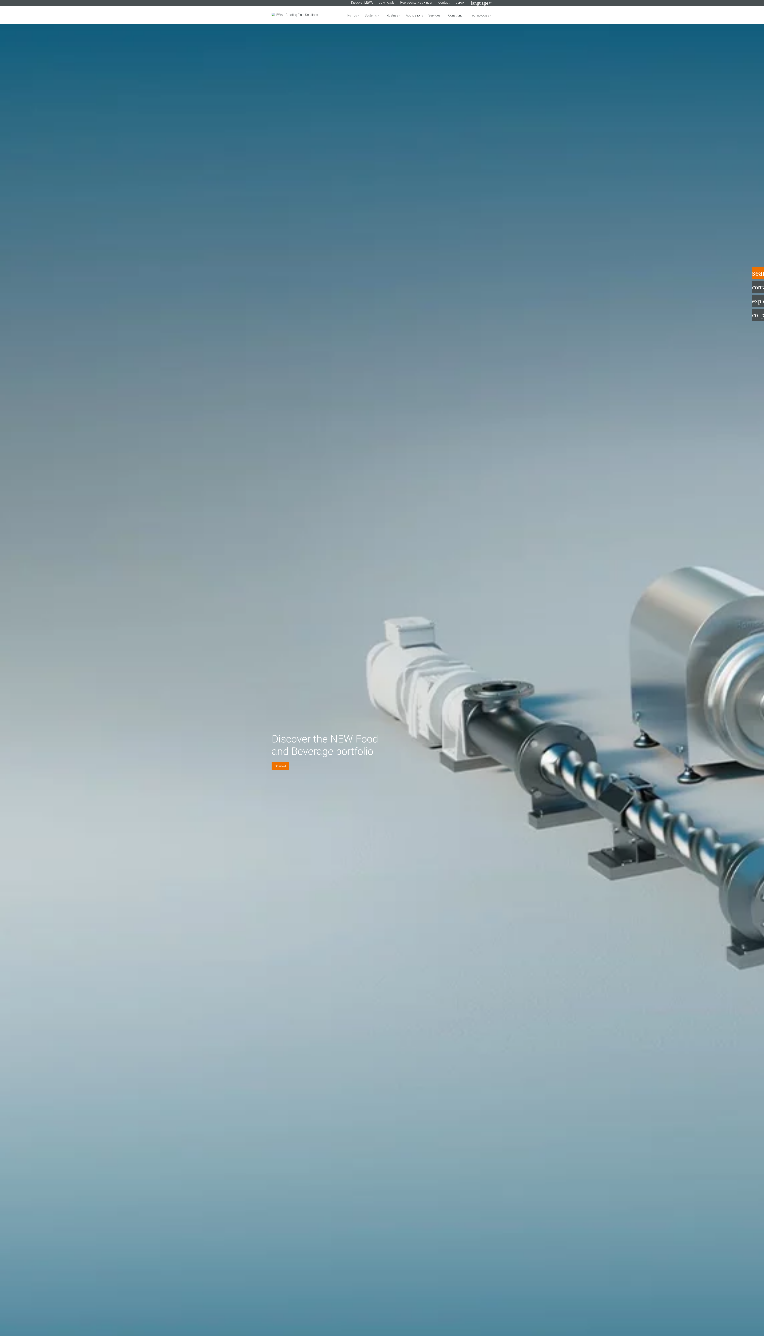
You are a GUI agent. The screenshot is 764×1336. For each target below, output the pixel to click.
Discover (362, 2)
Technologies (480, 15)
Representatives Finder (416, 2)
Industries (392, 15)
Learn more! (283, 781)
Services (434, 15)
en (481, 3)
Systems (371, 15)
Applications (414, 15)
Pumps (352, 15)
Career (460, 2)
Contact (443, 2)
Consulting (455, 15)
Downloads (386, 2)
